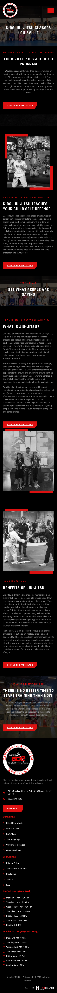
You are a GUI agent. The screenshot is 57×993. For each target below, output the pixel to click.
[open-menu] (51, 10)
